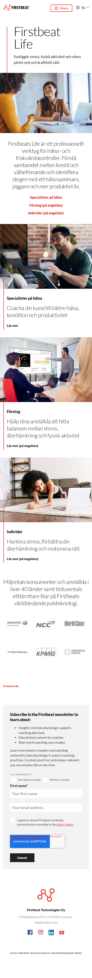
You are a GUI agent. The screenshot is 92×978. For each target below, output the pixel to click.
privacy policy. (65, 824)
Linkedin (51, 932)
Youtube (62, 932)
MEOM (78, 953)
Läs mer (12, 325)
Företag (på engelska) (46, 205)
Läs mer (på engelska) (22, 446)
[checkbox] (26, 780)
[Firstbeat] (16, 8)
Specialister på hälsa (46, 197)
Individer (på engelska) (46, 213)
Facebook (30, 932)
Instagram (41, 932)
